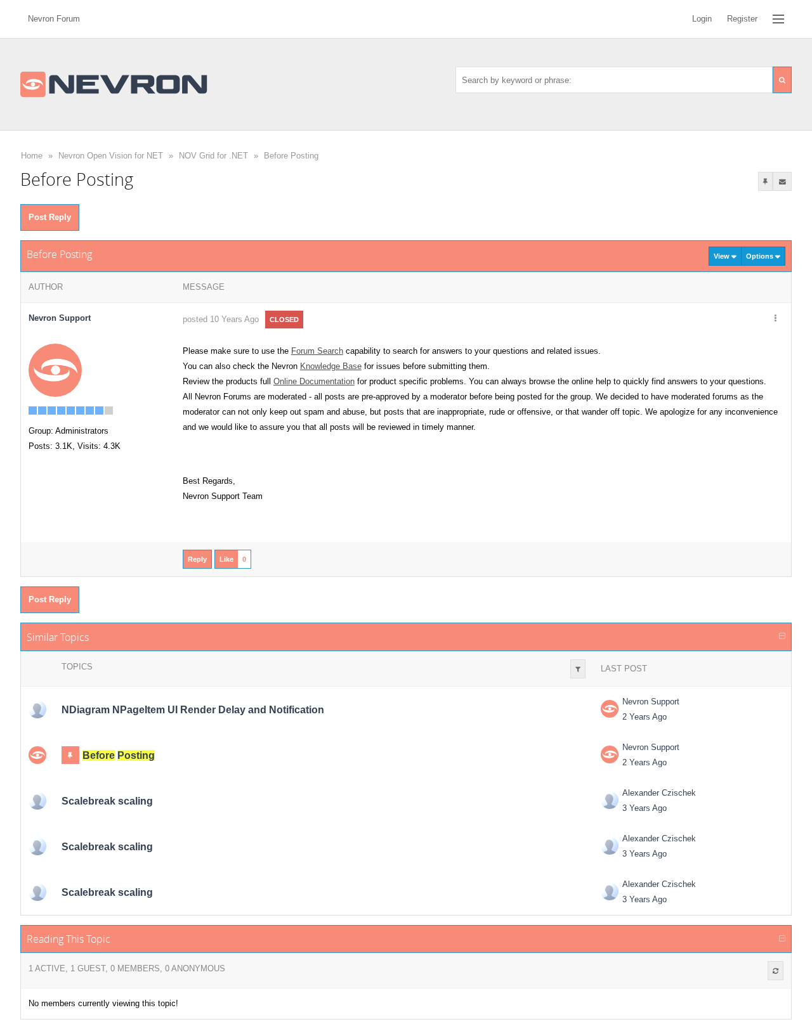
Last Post (624, 668)
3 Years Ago (644, 808)
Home (32, 155)
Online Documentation (314, 381)
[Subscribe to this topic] (782, 181)
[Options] (775, 319)
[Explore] (778, 19)
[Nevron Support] (55, 370)
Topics (77, 666)
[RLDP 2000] (37, 709)
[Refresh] (775, 970)
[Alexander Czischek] (37, 801)
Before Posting (291, 155)
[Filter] (578, 668)
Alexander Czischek (659, 793)
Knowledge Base (331, 366)
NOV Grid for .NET (213, 155)
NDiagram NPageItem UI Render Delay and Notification (193, 709)
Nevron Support (650, 701)
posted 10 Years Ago (221, 319)
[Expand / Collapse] (782, 636)
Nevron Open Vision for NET (110, 155)
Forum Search (317, 351)
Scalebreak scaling (107, 801)
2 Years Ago (644, 717)
